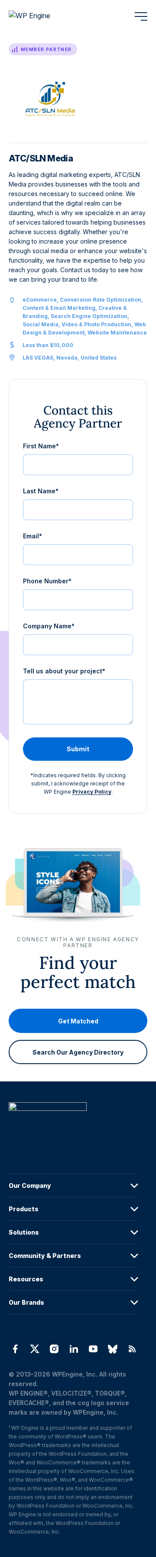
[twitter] (34, 1349)
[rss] (132, 1349)
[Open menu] (140, 16)
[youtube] (93, 1349)
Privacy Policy (91, 791)
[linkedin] (73, 1349)
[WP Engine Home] (41, 16)
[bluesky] (113, 1349)
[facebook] (15, 1349)
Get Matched (78, 1020)
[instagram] (54, 1349)
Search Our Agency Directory (78, 1051)
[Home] (74, 1124)
